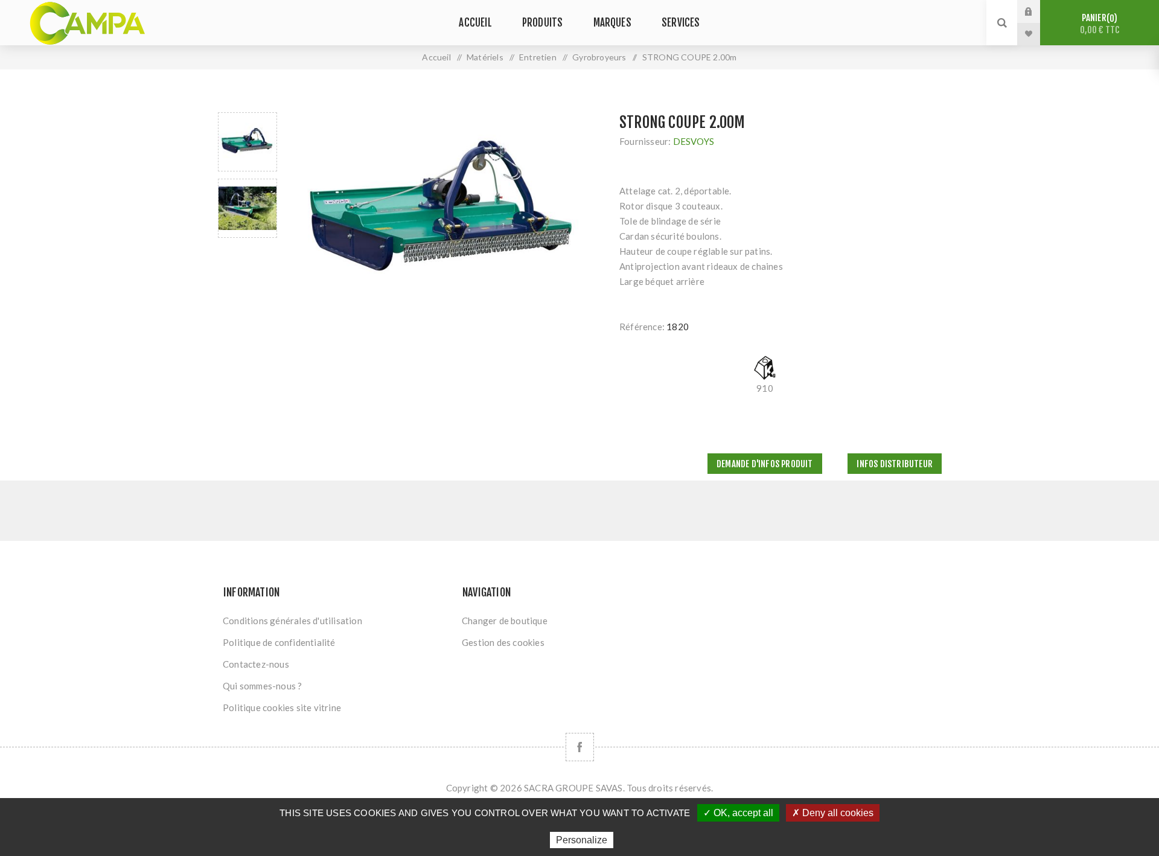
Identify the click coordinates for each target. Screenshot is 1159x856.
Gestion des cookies (503, 642)
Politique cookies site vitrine (282, 707)
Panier (1100, 24)
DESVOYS (693, 141)
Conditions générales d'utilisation (292, 620)
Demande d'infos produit (765, 464)
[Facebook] (580, 747)
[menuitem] (336, 620)
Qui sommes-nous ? (262, 685)
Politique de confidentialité (279, 642)
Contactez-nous (256, 664)
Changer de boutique (505, 620)
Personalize (581, 840)
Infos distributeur (895, 464)
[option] (247, 142)
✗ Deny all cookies (832, 813)
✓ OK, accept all (738, 813)
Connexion (1037, 11)
